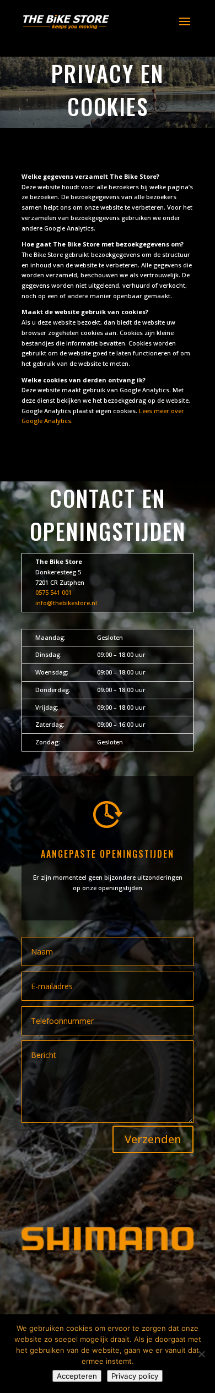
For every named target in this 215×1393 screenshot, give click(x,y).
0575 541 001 (53, 592)
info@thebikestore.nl (66, 603)
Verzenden (153, 1139)
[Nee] (201, 1353)
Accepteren (77, 1376)
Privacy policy (134, 1376)
